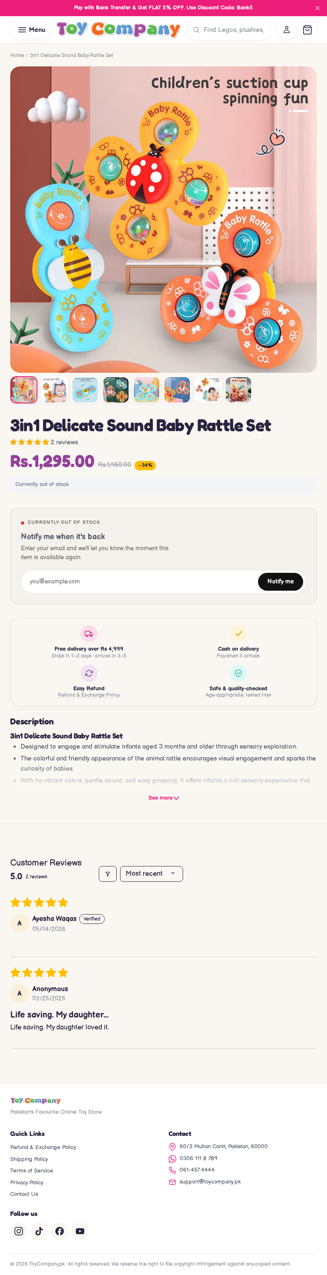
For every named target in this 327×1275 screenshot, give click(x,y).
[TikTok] (39, 1231)
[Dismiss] (318, 8)
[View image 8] (238, 389)
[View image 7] (207, 389)
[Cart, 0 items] (307, 29)
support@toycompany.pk (210, 1181)
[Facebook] (59, 1231)
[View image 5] (146, 389)
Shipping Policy (29, 1159)
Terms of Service (31, 1170)
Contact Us (24, 1194)
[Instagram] (18, 1231)
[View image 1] (23, 389)
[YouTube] (80, 1231)
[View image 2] (54, 389)
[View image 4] (115, 389)
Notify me (280, 581)
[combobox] (235, 30)
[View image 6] (177, 389)
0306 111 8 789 (199, 1158)
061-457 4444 (197, 1169)
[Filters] (108, 874)
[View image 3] (85, 389)
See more (160, 798)
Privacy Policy (26, 1182)
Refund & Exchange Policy (89, 695)
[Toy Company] (118, 29)
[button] (30, 442)
